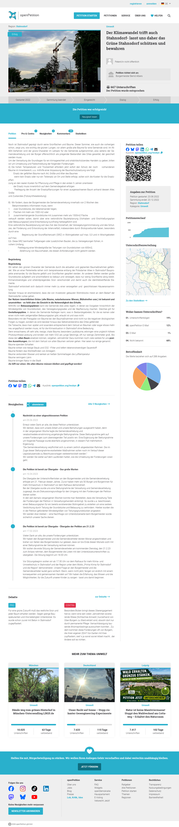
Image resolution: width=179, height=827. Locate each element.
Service (125, 15)
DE (166, 3)
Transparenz (155, 784)
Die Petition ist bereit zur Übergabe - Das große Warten (50, 469)
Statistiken (81, 133)
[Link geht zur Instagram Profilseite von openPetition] (23, 788)
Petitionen (110, 15)
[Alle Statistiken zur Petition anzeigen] (148, 294)
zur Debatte (101, 596)
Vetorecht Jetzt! (102, 800)
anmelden (151, 3)
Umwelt (110, 26)
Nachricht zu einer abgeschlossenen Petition (45, 415)
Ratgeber (126, 784)
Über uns (71, 784)
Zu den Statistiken (135, 300)
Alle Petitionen (129, 787)
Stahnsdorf (21, 26)
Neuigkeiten (46, 132)
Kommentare (63, 132)
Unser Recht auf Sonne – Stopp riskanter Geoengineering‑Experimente (89, 711)
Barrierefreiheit (156, 797)
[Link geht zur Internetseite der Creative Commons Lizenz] (10, 824)
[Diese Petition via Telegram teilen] (34, 385)
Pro (12, 605)
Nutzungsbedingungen (160, 787)
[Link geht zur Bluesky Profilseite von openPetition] (23, 797)
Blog (69, 791)
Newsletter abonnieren (25, 811)
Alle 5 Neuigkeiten (97, 404)
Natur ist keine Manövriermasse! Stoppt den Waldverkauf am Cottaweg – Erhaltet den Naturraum (145, 713)
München (33, 665)
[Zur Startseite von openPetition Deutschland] (24, 15)
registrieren (136, 3)
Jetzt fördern (89, 766)
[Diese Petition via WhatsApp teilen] (29, 385)
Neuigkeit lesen (89, 117)
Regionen (126, 797)
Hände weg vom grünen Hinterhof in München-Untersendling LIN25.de (33, 711)
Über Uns (140, 15)
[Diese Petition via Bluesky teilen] (15, 385)
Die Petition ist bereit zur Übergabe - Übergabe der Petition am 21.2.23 (58, 526)
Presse (70, 794)
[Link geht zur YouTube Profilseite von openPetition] (34, 797)
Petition (12, 133)
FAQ (96, 784)
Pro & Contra (27, 132)
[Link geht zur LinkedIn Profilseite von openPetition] (46, 788)
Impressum (154, 794)
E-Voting (98, 797)
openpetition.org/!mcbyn (64, 385)
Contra (70, 605)
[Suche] (169, 15)
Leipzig (145, 665)
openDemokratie (102, 791)
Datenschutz (155, 791)
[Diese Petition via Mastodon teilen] (20, 385)
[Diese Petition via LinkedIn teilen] (25, 385)
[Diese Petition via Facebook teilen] (10, 385)
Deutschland (89, 665)
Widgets (98, 787)
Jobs (69, 787)
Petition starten (87, 15)
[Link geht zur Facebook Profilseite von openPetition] (11, 788)
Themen (126, 794)
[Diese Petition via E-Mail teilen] (38, 385)
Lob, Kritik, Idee (75, 797)
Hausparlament (102, 794)
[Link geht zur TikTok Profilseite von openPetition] (34, 788)
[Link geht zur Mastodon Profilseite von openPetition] (11, 797)
